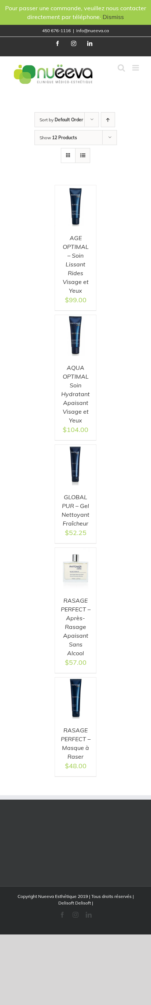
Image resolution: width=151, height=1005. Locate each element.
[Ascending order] (108, 119)
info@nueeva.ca (92, 30)
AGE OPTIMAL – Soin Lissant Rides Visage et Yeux (76, 264)
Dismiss (113, 16)
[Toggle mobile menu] (136, 68)
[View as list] (83, 155)
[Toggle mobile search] (121, 68)
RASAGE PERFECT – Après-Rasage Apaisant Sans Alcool (76, 627)
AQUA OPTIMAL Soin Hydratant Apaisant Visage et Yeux (75, 394)
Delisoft (83, 903)
